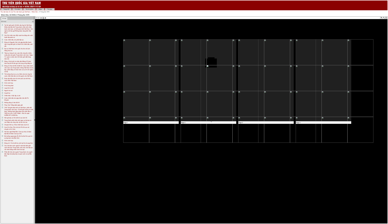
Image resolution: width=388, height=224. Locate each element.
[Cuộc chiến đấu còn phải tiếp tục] (133, 77)
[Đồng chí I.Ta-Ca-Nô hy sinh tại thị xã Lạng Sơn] (339, 78)
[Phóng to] (382, 18)
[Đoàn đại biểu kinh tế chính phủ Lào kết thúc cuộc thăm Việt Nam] (168, 93)
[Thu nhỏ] (384, 18)
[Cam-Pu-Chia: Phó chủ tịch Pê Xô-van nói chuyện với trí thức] (322, 47)
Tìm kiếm (17, 9)
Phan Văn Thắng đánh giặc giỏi (13, 105)
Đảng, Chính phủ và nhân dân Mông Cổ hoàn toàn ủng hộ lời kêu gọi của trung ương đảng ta (18, 62)
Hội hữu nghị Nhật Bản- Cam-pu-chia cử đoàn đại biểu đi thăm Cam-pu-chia (17, 133)
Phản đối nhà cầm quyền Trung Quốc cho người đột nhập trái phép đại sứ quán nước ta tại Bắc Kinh (18, 154)
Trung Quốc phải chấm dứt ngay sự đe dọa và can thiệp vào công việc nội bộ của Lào (17, 121)
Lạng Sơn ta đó (8, 88)
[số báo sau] (45, 18)
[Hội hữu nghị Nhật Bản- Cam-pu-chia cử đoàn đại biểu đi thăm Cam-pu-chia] (323, 62)
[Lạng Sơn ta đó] (195, 69)
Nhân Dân (35, 12)
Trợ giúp (49, 9)
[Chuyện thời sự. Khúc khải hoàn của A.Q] (306, 104)
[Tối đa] (386, 18)
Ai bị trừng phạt (8, 85)
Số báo (4, 18)
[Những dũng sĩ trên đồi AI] (203, 86)
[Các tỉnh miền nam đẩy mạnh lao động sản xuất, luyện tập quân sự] (138, 54)
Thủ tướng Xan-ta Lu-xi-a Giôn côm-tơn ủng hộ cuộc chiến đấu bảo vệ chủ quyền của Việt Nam (18, 75)
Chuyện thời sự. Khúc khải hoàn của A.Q (16, 125)
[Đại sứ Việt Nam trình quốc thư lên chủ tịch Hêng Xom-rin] (151, 91)
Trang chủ (6, 9)
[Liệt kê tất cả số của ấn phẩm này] (43, 18)
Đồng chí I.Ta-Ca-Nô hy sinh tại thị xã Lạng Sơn (18, 143)
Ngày (40, 9)
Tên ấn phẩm (29, 9)
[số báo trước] (41, 18)
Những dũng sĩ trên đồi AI (12, 102)
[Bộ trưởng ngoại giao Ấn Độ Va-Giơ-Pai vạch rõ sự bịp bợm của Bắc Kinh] (320, 71)
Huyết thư (7, 93)
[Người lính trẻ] (211, 44)
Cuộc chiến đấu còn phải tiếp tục (14, 40)
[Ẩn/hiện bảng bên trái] (34, 120)
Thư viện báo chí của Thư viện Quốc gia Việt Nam (15, 12)
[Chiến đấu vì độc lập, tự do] (225, 45)
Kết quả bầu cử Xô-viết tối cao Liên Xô (15, 118)
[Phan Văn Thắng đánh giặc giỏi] (223, 94)
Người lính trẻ (8, 90)
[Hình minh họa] (194, 51)
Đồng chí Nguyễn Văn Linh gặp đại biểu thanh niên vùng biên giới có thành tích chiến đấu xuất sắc (18, 44)
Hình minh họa (8, 83)
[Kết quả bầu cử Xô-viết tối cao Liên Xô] (302, 49)
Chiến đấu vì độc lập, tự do (12, 95)
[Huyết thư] (211, 58)
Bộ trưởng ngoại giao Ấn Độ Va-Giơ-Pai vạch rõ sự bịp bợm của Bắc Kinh (18, 137)
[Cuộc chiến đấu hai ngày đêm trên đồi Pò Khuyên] (189, 86)
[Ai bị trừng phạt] (187, 63)
